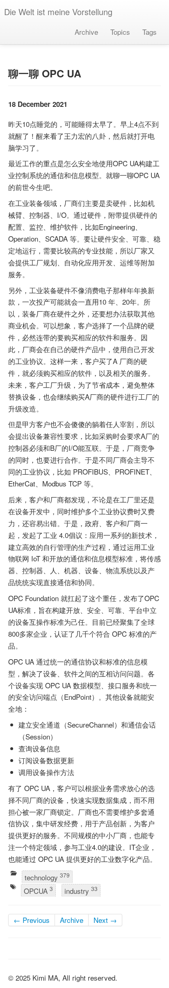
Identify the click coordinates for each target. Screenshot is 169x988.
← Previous (32, 920)
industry (81, 890)
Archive (86, 32)
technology (47, 876)
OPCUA (38, 890)
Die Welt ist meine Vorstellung (58, 12)
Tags (149, 32)
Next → (105, 920)
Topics (120, 32)
